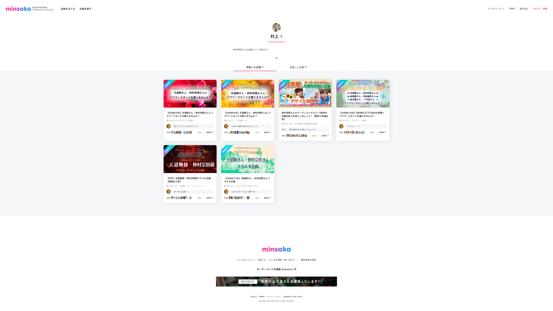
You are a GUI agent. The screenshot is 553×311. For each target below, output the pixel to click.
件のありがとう (276, 41)
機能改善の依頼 (308, 259)
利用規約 (262, 296)
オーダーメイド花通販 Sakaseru (276, 269)
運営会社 (524, 8)
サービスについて (245, 259)
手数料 (512, 8)
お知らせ (261, 259)
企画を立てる (68, 8)
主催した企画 (298, 67)
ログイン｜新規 (540, 8)
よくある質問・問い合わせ (282, 259)
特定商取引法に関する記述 (293, 296)
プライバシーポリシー (274, 296)
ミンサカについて (495, 8)
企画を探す (85, 8)
